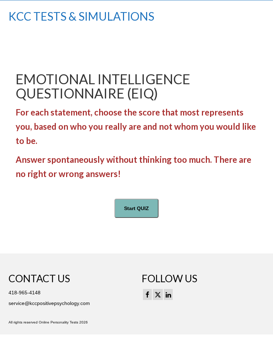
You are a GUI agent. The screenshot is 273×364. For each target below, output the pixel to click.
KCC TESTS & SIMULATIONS (81, 16)
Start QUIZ (136, 208)
